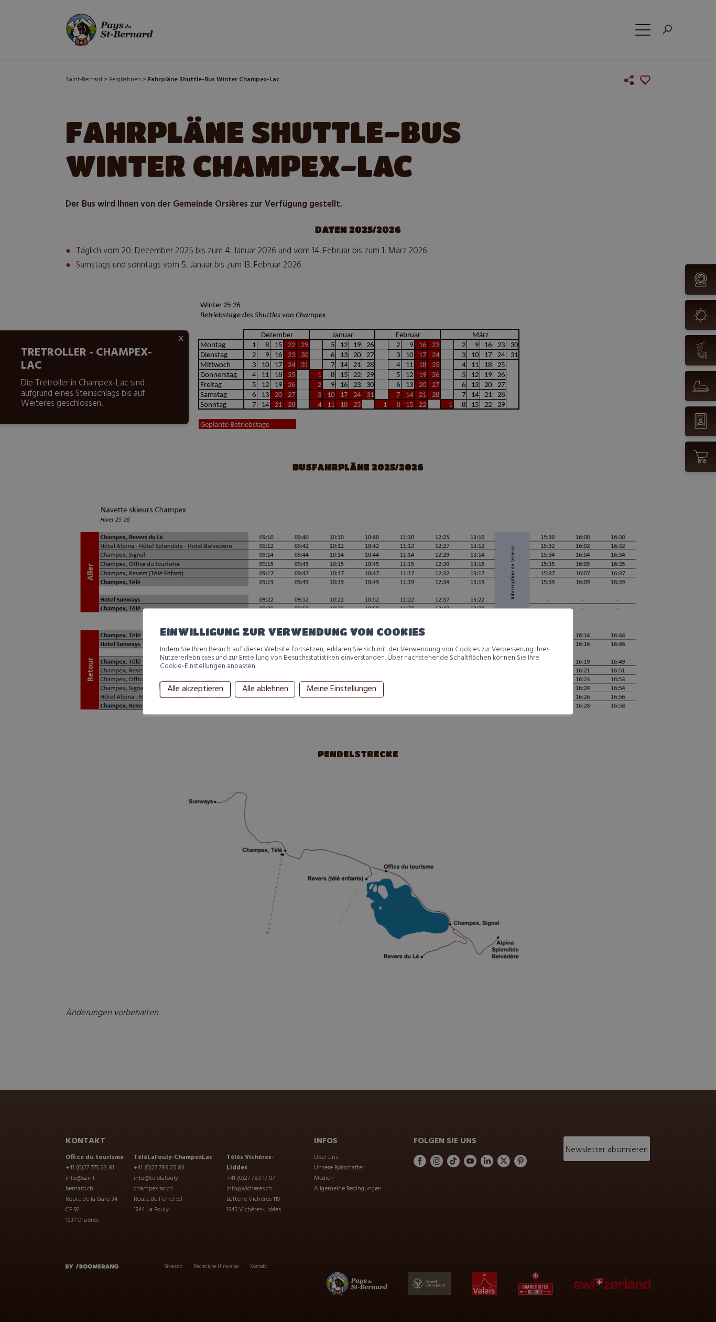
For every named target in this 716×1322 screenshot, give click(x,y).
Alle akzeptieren (195, 689)
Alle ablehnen (265, 689)
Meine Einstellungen (341, 689)
